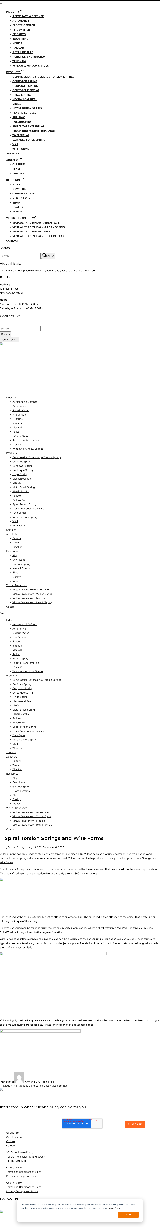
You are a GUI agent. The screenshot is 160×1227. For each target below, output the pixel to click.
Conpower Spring (25, 86)
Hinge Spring (21, 95)
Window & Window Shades (30, 65)
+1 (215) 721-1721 (10, 323)
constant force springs (57, 853)
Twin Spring (20, 135)
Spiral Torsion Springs (138, 858)
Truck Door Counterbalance (34, 131)
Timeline (18, 173)
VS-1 (15, 144)
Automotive (20, 20)
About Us (13, 160)
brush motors (48, 927)
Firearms (19, 34)
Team (16, 169)
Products (13, 72)
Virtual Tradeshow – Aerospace (36, 222)
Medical (18, 43)
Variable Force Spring (28, 140)
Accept (128, 1215)
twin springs (139, 853)
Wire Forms (20, 149)
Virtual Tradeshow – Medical (33, 231)
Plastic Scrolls (24, 113)
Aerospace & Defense (28, 16)
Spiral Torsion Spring (28, 126)
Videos (17, 211)
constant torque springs (14, 858)
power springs (123, 853)
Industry (12, 11)
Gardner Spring (24, 193)
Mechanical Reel (24, 99)
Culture (18, 164)
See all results (9, 339)
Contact (12, 240)
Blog (16, 184)
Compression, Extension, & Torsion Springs (43, 77)
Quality (18, 207)
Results (5, 334)
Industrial (20, 39)
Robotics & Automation (29, 57)
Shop (16, 202)
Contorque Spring (25, 90)
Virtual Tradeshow (20, 218)
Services (12, 153)
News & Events (23, 198)
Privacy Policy (114, 1208)
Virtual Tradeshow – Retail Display (38, 236)
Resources (14, 180)
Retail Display (22, 52)
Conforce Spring (24, 81)
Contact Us (10, 316)
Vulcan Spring (16, 847)
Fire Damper (21, 29)
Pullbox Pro (21, 122)
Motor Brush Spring (27, 108)
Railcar (18, 47)
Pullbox (18, 117)
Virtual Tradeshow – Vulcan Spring (38, 227)
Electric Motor (23, 25)
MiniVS (16, 104)
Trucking (19, 61)
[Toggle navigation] (1, 3)
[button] (80, 613)
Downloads (20, 189)
